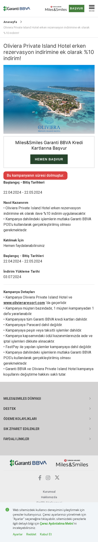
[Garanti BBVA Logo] (28, 463)
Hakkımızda (49, 497)
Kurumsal (49, 491)
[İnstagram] (48, 479)
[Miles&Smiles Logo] (72, 463)
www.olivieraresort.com (24, 303)
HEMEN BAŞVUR (49, 159)
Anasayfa (10, 22)
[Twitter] (57, 479)
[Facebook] (40, 479)
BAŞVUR (76, 8)
